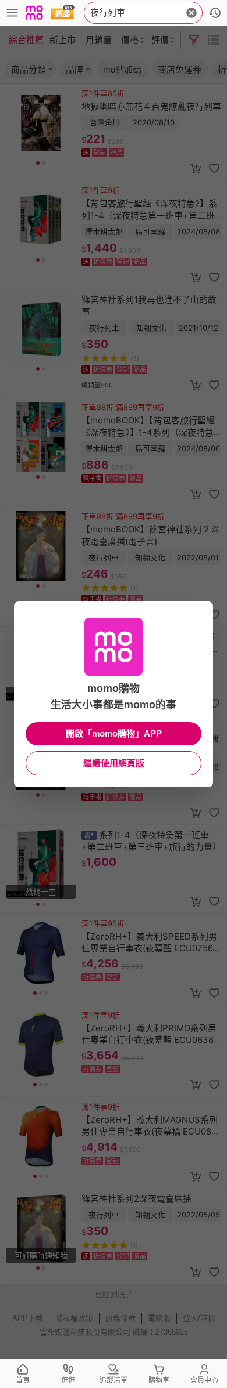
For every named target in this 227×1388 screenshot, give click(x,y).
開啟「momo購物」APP (114, 733)
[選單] (12, 13)
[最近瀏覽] (215, 13)
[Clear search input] (191, 13)
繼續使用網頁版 (113, 763)
